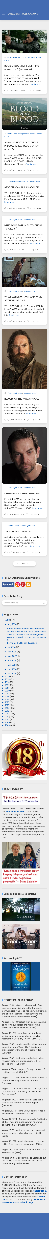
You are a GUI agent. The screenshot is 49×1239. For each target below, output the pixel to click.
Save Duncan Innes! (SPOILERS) (22, 187)
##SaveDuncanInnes (16, 181)
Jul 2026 (12, 647)
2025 (7, 676)
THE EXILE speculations (17, 531)
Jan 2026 (12, 673)
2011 (7, 716)
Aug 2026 (12, 624)
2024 (7, 679)
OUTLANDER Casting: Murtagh (22, 493)
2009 (7, 722)
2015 (7, 705)
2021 (7, 688)
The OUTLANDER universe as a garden (25, 634)
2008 (7, 725)
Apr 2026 (12, 660)
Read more (35, 84)
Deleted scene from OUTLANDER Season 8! (27, 639)
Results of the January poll (21, 398)
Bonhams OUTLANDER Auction (22, 643)
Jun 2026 (12, 651)
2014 (7, 708)
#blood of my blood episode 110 (20, 57)
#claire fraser (13, 525)
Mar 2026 (12, 664)
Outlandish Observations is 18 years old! (26, 631)
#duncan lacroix (30, 219)
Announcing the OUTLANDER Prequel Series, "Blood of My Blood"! (21, 146)
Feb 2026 (12, 669)
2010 (7, 719)
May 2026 (12, 656)
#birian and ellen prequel (18, 134)
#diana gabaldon (34, 181)
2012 (7, 713)
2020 (7, 690)
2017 (7, 699)
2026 (7, 620)
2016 (7, 702)
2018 (7, 696)
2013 (7, 710)
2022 (7, 685)
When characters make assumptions (25, 628)
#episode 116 (29, 291)
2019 (7, 693)
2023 (7, 682)
